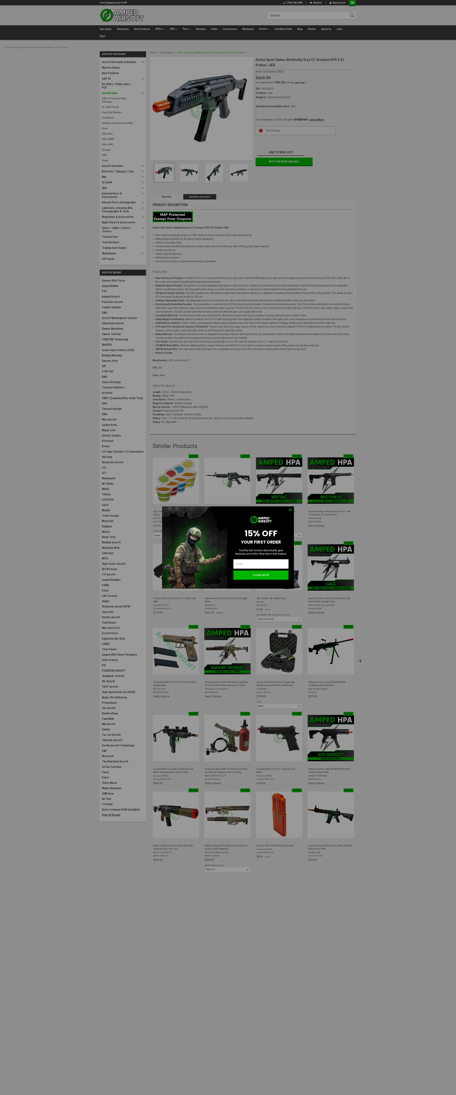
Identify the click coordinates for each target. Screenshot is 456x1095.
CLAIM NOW (261, 575)
